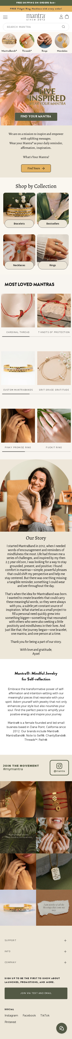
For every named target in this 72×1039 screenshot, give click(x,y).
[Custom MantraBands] (18, 368)
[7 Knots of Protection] (54, 311)
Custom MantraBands (18, 389)
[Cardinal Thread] (18, 311)
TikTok (44, 1015)
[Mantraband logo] (36, 17)
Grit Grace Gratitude (54, 389)
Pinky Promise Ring (18, 447)
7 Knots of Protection (54, 332)
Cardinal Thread (18, 332)
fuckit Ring (54, 447)
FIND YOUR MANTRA (36, 116)
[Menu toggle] (5, 16)
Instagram (11, 1015)
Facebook (29, 1015)
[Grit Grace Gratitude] (54, 368)
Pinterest (10, 1022)
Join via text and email (36, 993)
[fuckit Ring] (54, 426)
